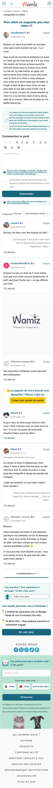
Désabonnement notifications (26, 770)
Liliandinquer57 (18, 32)
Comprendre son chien (14, 15)
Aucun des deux (41, 686)
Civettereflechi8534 (20, 263)
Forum (16, 11)
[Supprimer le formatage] (33, 142)
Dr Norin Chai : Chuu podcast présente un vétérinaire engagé (27, 623)
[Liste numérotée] (45, 142)
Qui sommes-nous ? (26, 734)
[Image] (5, 147)
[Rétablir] (10, 142)
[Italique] (22, 142)
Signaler (46, 33)
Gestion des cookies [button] (26, 764)
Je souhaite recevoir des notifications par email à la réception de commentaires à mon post (29, 183)
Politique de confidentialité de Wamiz (33, 708)
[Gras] (17, 142)
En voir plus (26, 632)
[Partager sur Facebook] (16, 649)
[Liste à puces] (40, 142)
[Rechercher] (11, 4)
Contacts (27, 746)
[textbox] (26, 159)
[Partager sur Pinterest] (37, 649)
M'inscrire (26, 697)
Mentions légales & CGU (26, 758)
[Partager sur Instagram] (26, 649)
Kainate (14, 413)
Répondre (11, 252)
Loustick (14, 223)
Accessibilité (26, 775)
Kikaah (13, 449)
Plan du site (26, 781)
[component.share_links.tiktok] (31, 649)
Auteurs (26, 740)
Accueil (8, 11)
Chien (12, 686)
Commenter (26, 193)
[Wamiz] (31, 3)
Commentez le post (15, 136)
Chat (26, 686)
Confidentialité (26, 752)
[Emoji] (18, 147)
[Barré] (27, 142)
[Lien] (12, 147)
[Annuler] (5, 142)
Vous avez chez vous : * (26, 680)
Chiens (25, 11)
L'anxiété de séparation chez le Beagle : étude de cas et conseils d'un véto (26, 613)
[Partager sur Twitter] (21, 649)
